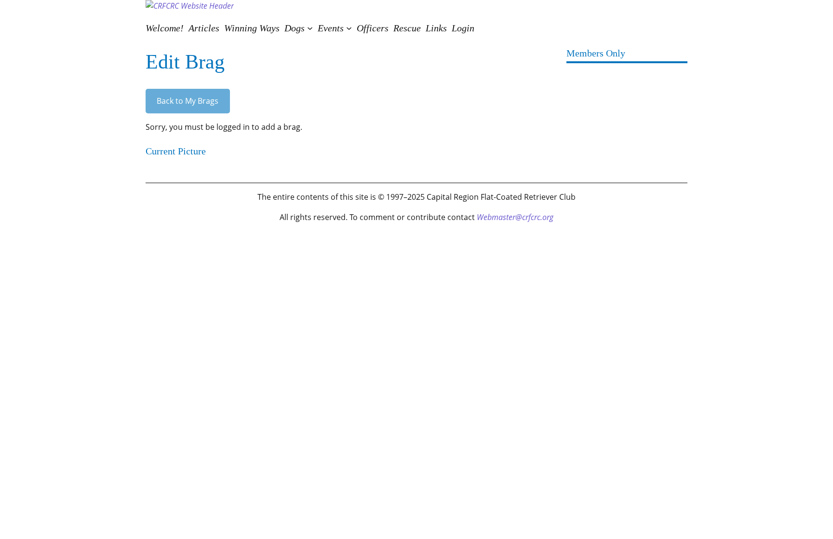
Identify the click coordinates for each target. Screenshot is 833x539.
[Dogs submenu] (310, 28)
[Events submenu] (349, 28)
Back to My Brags (187, 101)
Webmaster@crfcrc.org (515, 217)
